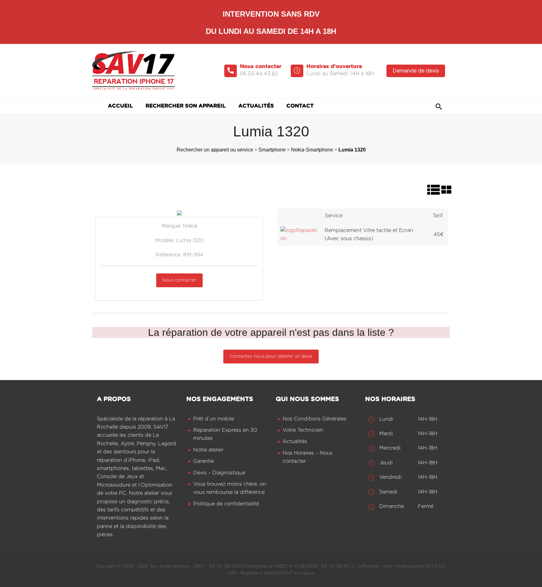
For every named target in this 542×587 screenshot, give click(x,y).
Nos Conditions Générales (314, 418)
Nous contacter (179, 280)
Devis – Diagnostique (219, 472)
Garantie (203, 461)
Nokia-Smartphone (312, 149)
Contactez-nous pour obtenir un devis (271, 356)
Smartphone (272, 149)
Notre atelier (208, 449)
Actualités (295, 441)
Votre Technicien (303, 430)
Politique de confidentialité (226, 503)
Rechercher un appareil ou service (215, 149)
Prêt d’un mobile (213, 418)
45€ (438, 234)
